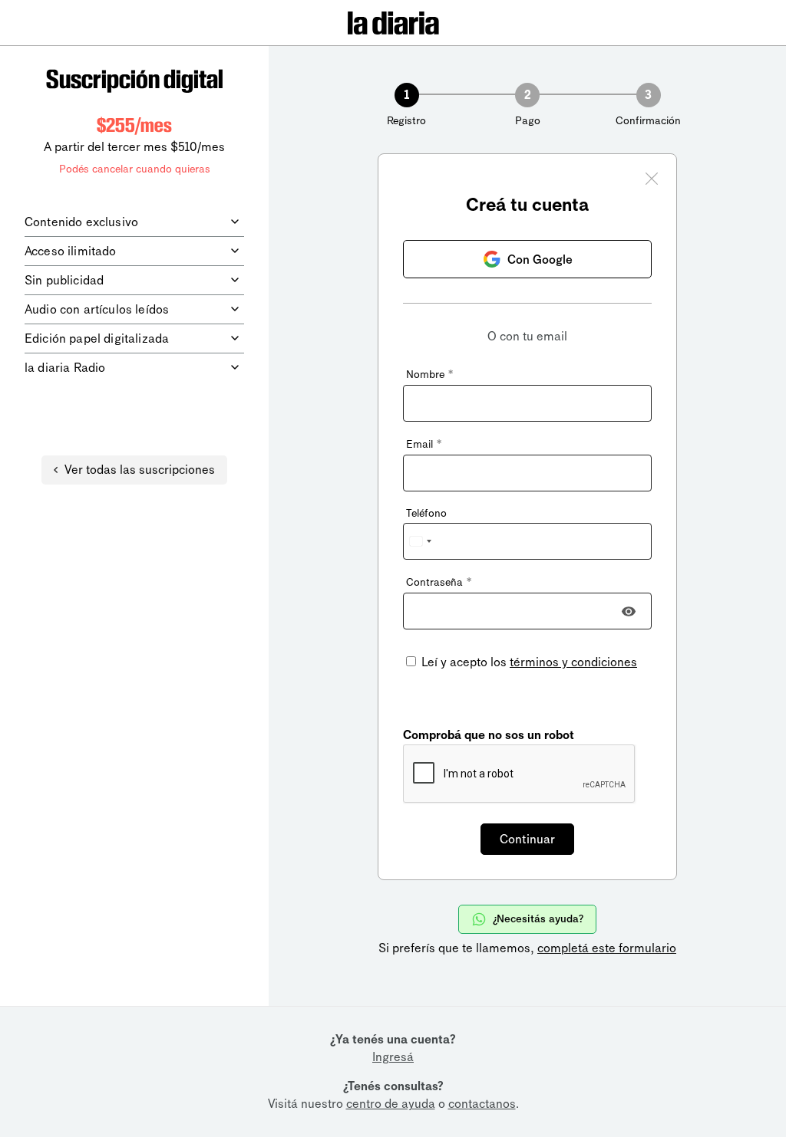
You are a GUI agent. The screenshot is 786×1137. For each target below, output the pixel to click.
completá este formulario (606, 948)
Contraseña (438, 582)
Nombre (429, 374)
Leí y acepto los (527, 662)
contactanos (482, 1103)
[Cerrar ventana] (651, 181)
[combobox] (420, 541)
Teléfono (426, 513)
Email (423, 444)
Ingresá (393, 1057)
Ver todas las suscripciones (139, 469)
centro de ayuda (390, 1103)
